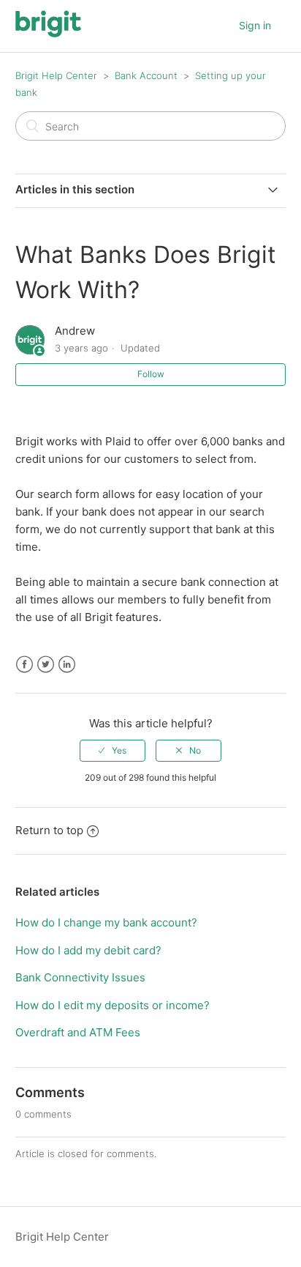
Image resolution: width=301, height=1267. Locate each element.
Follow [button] (150, 373)
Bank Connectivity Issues (80, 977)
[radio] (112, 751)
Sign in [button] (255, 25)
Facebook (24, 664)
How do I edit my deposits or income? (112, 1005)
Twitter (46, 664)
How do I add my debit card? (88, 950)
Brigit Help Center (56, 75)
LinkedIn (67, 664)
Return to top (49, 830)
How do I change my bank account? (106, 922)
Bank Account (146, 75)
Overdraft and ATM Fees (77, 1032)
